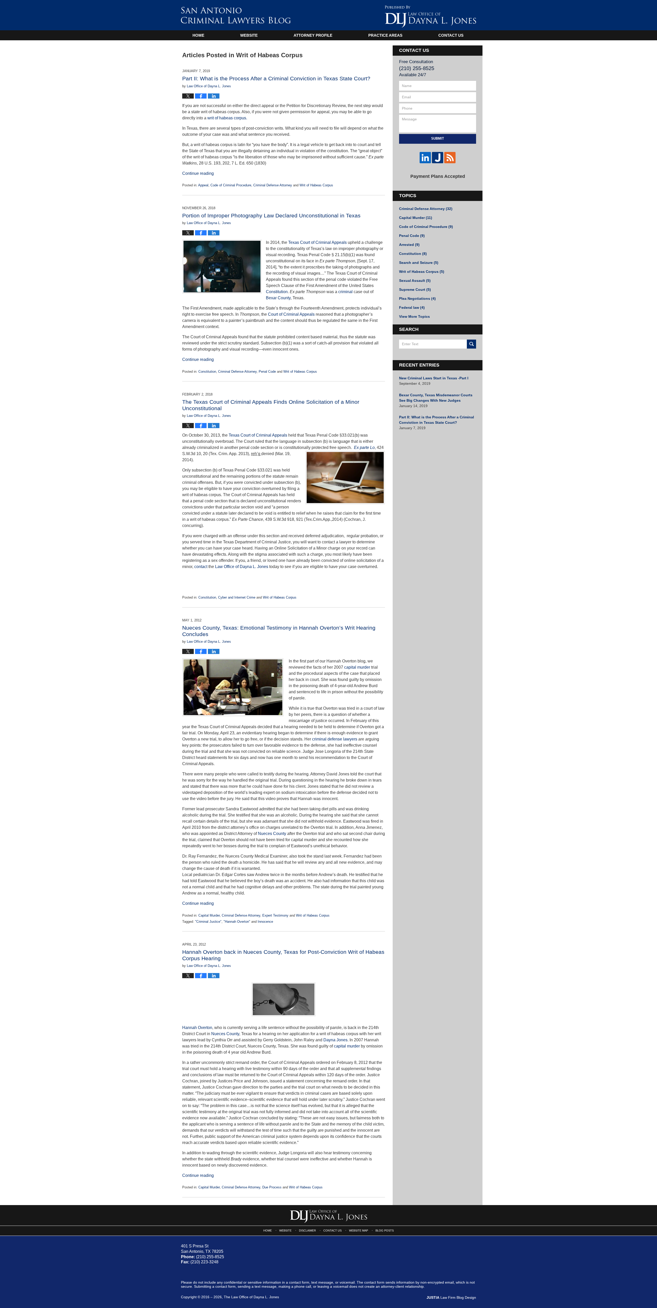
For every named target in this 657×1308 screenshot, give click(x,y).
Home (198, 35)
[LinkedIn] (425, 157)
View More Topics (414, 316)
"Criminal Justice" (208, 922)
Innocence (265, 922)
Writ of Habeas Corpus (316, 185)
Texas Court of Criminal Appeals (317, 242)
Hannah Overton (197, 1027)
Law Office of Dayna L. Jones (241, 566)
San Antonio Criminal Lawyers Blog (236, 15)
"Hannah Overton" (237, 922)
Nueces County (272, 833)
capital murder (357, 667)
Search (471, 344)
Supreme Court (415, 289)
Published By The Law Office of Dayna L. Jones (430, 16)
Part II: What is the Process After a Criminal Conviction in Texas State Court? (276, 78)
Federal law (412, 307)
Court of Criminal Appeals (291, 314)
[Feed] (450, 157)
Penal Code (267, 371)
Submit (437, 138)
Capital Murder (209, 915)
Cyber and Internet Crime (236, 597)
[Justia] (437, 157)
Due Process (272, 1187)
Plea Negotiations (417, 298)
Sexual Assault (415, 280)
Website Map (358, 1230)
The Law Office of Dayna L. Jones (251, 1297)
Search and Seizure (418, 263)
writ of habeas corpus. (227, 118)
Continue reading (198, 173)
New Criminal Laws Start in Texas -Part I (433, 378)
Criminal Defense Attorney (272, 185)
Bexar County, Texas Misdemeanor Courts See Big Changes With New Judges (435, 397)
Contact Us (450, 35)
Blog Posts (384, 1230)
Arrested (409, 245)
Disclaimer (307, 1230)
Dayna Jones (335, 1040)
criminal (345, 292)
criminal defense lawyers (334, 739)
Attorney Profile (313, 35)
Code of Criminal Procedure (230, 185)
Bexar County (278, 298)
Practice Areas (385, 35)
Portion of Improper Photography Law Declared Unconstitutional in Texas (271, 215)
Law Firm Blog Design (451, 1297)
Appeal (203, 185)
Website (249, 35)
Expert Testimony (275, 915)
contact (200, 566)
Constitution (277, 292)
